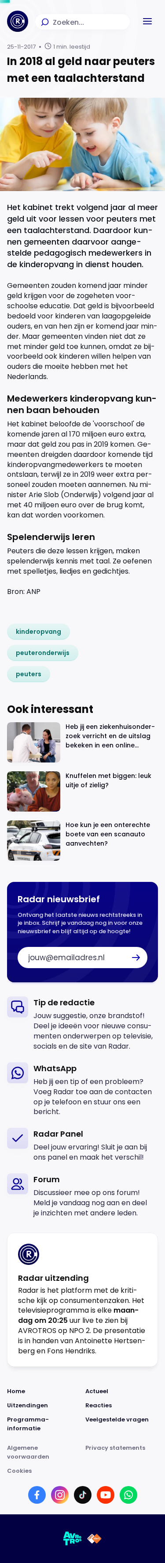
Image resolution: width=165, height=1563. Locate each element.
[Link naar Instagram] (60, 1495)
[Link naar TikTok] (83, 1495)
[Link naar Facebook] (37, 1495)
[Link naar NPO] (94, 1538)
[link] (38, 632)
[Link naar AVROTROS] (72, 1538)
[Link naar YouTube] (105, 1495)
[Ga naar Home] (17, 21)
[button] (147, 21)
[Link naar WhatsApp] (128, 1495)
